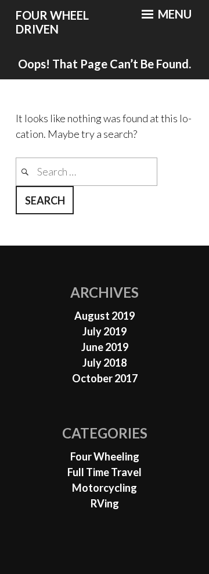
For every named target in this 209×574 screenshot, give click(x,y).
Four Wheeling (104, 456)
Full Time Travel (104, 472)
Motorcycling (104, 487)
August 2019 (104, 315)
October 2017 (105, 378)
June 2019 (104, 347)
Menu (174, 14)
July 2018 (104, 362)
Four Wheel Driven (52, 22)
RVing (105, 503)
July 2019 (104, 331)
